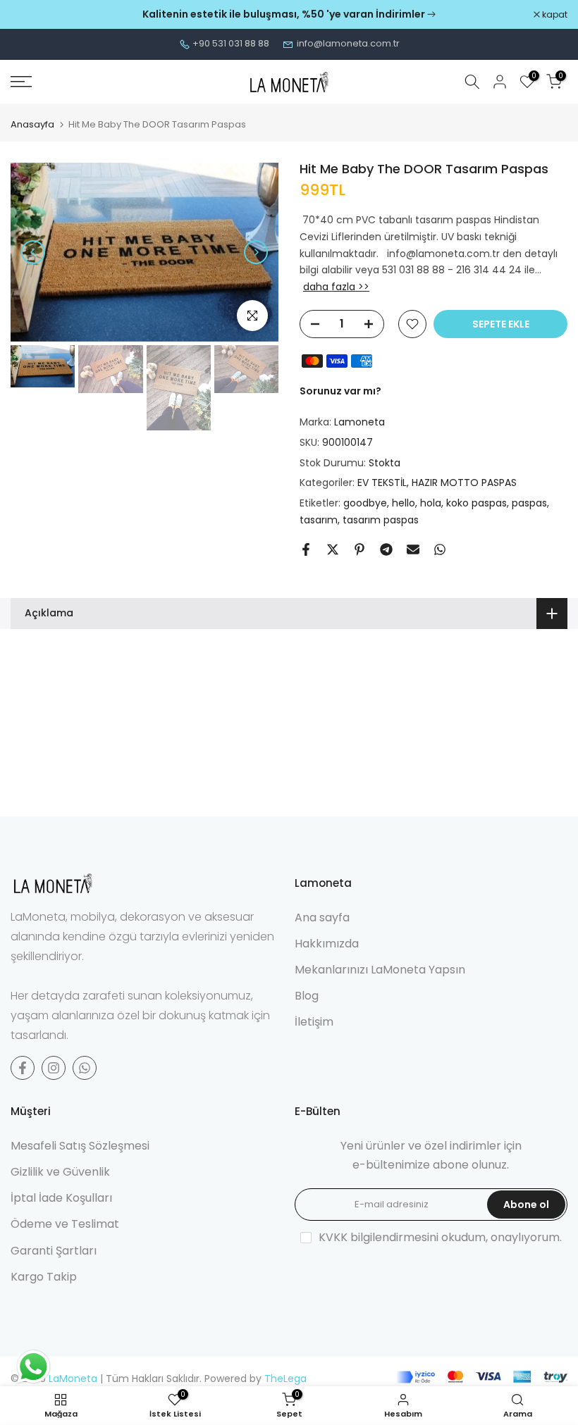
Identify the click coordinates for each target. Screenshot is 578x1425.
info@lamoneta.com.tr (348, 43)
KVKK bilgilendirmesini (378, 1237)
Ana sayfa (322, 917)
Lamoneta (359, 422)
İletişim (314, 1022)
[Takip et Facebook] (23, 1068)
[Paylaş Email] (413, 549)
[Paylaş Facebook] (306, 549)
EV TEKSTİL (382, 482)
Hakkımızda (327, 943)
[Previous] (33, 252)
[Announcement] (289, 14)
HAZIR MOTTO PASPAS (464, 482)
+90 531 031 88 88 (230, 43)
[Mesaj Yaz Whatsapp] (85, 1068)
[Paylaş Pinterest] (359, 549)
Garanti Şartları (54, 1251)
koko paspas (476, 503)
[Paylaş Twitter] (332, 549)
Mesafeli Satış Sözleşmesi (80, 1146)
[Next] (256, 252)
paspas (529, 503)
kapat (30, 15)
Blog (307, 996)
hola (430, 503)
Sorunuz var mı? (340, 391)
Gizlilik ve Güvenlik (60, 1172)
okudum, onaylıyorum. (440, 1237)
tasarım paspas (381, 520)
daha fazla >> (336, 286)
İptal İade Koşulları (61, 1198)
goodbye (365, 503)
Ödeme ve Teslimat (65, 1224)
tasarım (319, 520)
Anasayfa (32, 124)
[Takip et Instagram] (54, 1068)
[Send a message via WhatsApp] (33, 1367)
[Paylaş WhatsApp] (440, 549)
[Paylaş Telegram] (386, 549)
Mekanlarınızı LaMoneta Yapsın (380, 970)
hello (403, 503)
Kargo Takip (44, 1277)
